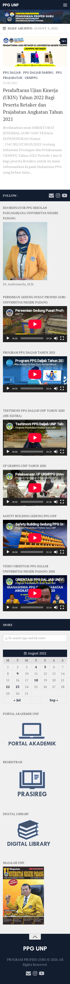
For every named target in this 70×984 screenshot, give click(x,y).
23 (17, 686)
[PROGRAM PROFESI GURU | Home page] (13, 5)
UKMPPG (31, 78)
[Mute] (56, 338)
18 (36, 680)
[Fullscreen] (62, 338)
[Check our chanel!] (64, 195)
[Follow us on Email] (51, 195)
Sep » (54, 700)
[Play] (8, 338)
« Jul (17, 700)
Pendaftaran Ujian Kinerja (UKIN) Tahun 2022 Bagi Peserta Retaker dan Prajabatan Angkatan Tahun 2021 (33, 104)
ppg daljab (12, 73)
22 (8, 686)
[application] (35, 324)
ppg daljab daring (38, 73)
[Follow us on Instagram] (57, 195)
